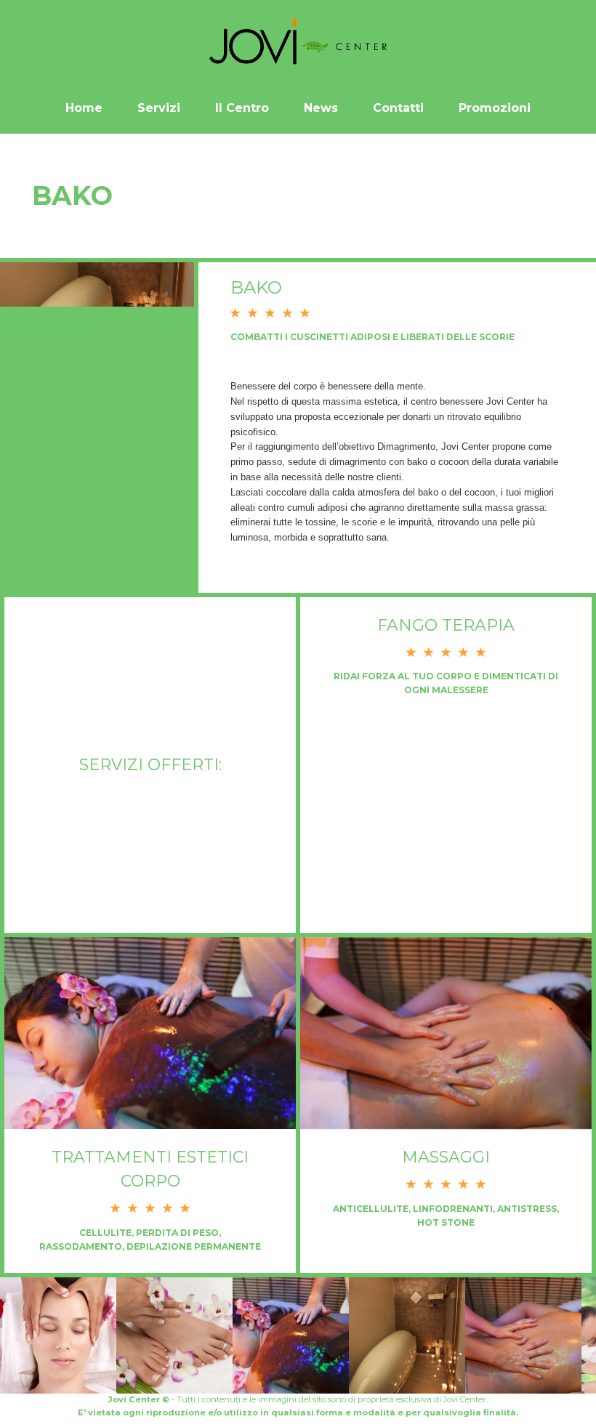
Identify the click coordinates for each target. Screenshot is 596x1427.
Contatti (398, 108)
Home (83, 108)
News (321, 108)
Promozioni (495, 108)
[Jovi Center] (298, 41)
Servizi (158, 108)
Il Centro (242, 108)
